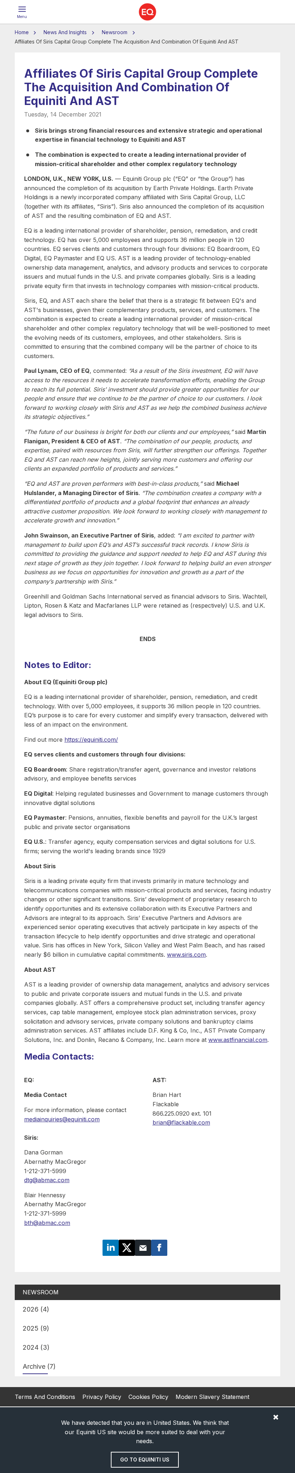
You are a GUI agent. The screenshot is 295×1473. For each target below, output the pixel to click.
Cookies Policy (148, 1396)
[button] (22, 11)
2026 (36, 1309)
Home (22, 32)
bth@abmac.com (47, 1222)
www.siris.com (186, 954)
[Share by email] (143, 1247)
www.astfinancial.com (237, 1039)
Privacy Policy (101, 1396)
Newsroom (114, 32)
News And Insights (65, 32)
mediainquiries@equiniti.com (62, 1119)
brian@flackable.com (181, 1122)
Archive (39, 1366)
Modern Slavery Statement (212, 1396)
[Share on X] (127, 1247)
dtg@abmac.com (46, 1180)
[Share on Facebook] (159, 1247)
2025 (36, 1328)
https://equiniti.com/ (91, 739)
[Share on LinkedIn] (111, 1247)
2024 (36, 1347)
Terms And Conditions (45, 1396)
